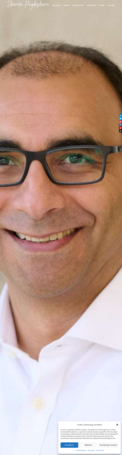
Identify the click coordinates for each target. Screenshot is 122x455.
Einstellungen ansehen (108, 445)
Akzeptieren (69, 445)
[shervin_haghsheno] (28, 5)
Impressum (91, 450)
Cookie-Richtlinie (80, 450)
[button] (117, 424)
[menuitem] (56, 5)
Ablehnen (88, 445)
